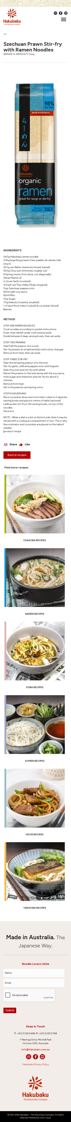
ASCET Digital (45, 1118)
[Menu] (64, 19)
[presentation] (29, 995)
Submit (10, 1010)
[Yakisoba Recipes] (35, 877)
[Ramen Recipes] (35, 583)
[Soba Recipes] (35, 656)
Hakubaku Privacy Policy (35, 1064)
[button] (28, 1056)
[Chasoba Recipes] (35, 509)
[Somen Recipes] (35, 730)
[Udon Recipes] (35, 804)
